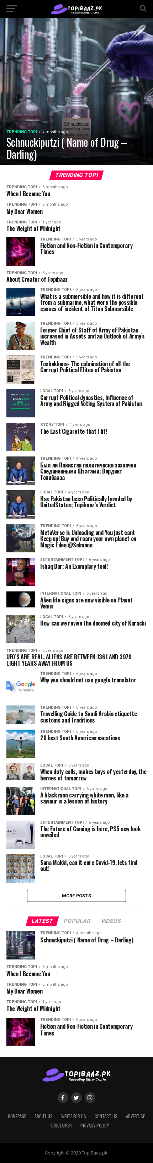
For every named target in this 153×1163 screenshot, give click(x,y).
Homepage (17, 1116)
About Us (44, 1116)
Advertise (135, 1116)
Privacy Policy (94, 1125)
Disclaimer (61, 1125)
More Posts (76, 895)
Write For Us (73, 1116)
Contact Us (106, 1116)
